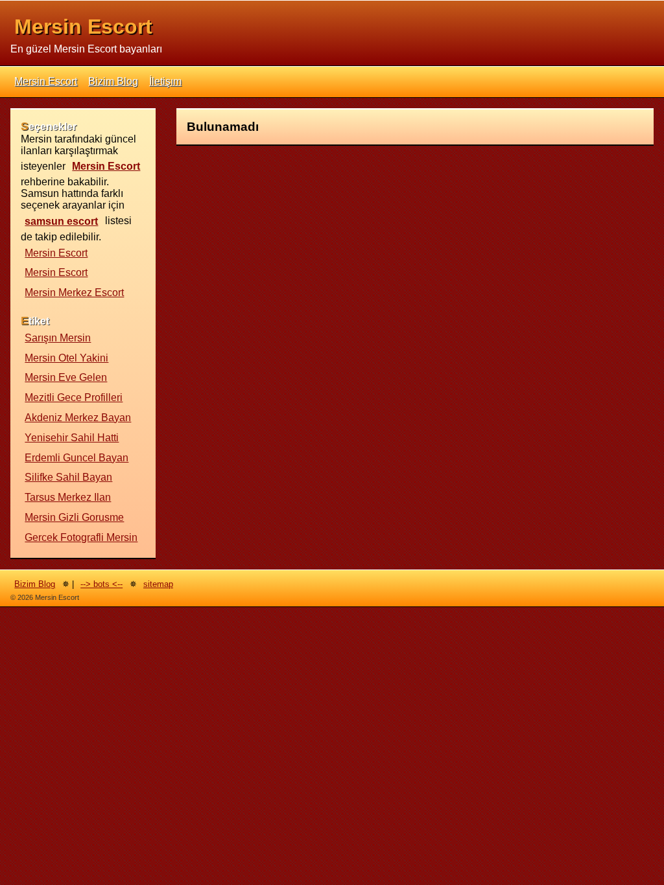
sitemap (158, 584)
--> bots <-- (101, 584)
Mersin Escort (83, 26)
